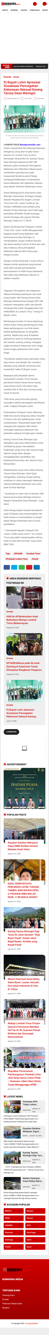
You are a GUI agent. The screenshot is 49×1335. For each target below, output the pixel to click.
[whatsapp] (22, 567)
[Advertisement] (24, 38)
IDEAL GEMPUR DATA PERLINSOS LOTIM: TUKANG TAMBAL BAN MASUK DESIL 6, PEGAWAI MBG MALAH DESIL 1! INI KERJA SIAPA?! (23, 890)
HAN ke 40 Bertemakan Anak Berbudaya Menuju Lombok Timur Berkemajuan (22, 620)
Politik (8, 1247)
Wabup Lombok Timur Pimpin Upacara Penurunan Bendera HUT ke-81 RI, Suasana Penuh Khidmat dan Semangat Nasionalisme (24, 1030)
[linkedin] (37, 567)
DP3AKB (18, 553)
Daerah (30, 1218)
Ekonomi (14, 10)
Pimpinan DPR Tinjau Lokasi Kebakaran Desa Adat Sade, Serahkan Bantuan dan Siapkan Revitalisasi (32, 1103)
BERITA (8, 1211)
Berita (5, 10)
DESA (7, 1218)
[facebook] (7, 567)
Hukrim (24, 10)
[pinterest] (29, 567)
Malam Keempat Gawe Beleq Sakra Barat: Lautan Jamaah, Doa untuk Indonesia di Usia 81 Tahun (23, 984)
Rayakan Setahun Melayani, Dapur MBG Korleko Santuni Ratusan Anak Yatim (23, 846)
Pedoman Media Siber (12, 1303)
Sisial (29, 1247)
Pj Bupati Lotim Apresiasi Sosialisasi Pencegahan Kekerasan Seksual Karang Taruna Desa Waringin (21, 713)
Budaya (30, 1211)
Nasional (26, 1187)
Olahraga (9, 1240)
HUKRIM (8, 1225)
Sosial (16, 77)
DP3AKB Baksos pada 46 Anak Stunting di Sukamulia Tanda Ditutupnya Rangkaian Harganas (24, 666)
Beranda (7, 77)
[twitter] (14, 567)
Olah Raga (31, 1232)
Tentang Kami (8, 1295)
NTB (28, 1225)
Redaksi (6, 1308)
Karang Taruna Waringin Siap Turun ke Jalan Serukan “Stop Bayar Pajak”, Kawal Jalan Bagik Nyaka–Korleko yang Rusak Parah (24, 938)
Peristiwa (26, 1110)
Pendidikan (34, 10)
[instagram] (18, 1284)
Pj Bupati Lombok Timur (17, 559)
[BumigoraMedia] (11, 6)
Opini (29, 1240)
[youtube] (21, 1284)
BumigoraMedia (32, 1323)
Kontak (5, 1299)
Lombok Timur (33, 553)
